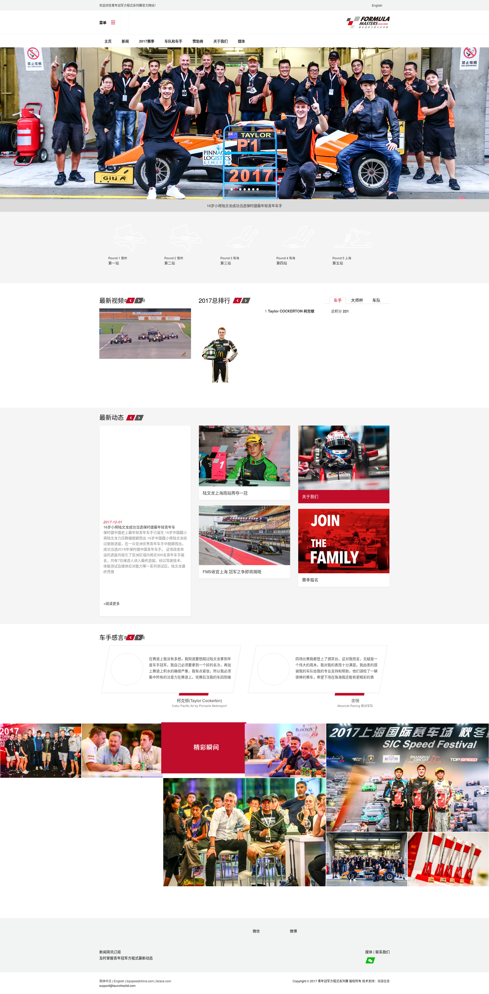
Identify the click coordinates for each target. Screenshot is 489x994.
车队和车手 (173, 41)
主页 (108, 41)
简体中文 (105, 981)
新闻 (125, 41)
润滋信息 (383, 981)
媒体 (241, 41)
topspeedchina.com (140, 981)
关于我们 (220, 41)
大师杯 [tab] (357, 300)
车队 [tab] (376, 300)
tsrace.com (163, 981)
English (377, 5)
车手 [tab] (338, 300)
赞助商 (198, 41)
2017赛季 (146, 41)
